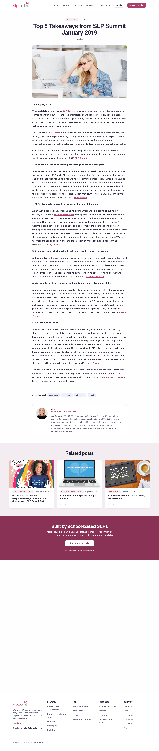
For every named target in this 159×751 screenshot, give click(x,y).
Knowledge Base (80, 706)
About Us (128, 706)
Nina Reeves (80, 197)
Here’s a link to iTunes (111, 377)
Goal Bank (51, 721)
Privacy (76, 715)
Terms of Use (79, 711)
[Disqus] (79, 593)
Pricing (100, 5)
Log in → (17, 723)
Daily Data (51, 730)
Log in (119, 5)
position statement (64, 214)
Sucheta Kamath (95, 276)
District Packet (104, 711)
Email (91, 395)
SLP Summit (69, 111)
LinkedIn (67, 395)
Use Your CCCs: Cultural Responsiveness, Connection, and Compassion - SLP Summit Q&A (29, 498)
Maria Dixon (92, 363)
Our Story (66, 5)
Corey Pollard (53, 244)
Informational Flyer (107, 706)
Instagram (128, 719)
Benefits (78, 5)
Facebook (53, 395)
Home (55, 5)
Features (89, 5)
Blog (108, 5)
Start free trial (136, 5)
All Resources (104, 715)
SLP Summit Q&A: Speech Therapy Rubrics (78, 497)
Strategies (52, 725)
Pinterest (80, 395)
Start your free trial (80, 543)
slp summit (72, 19)
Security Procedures (82, 719)
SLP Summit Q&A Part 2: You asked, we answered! (126, 497)
